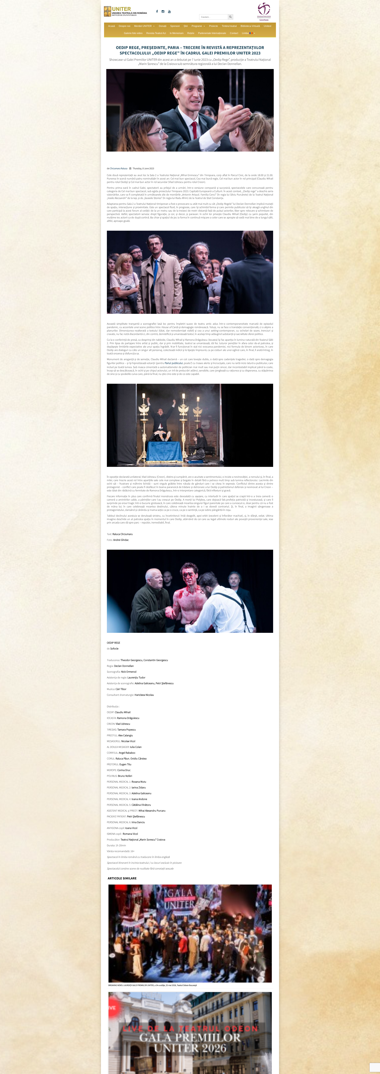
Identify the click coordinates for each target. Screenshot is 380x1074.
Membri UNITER (143, 26)
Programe (197, 26)
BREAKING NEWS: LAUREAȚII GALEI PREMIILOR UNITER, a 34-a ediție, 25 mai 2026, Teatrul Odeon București (152, 984)
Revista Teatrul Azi (156, 33)
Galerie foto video (133, 33)
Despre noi (124, 26)
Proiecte (213, 26)
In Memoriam (176, 33)
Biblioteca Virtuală (250, 26)
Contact (234, 33)
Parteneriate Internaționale (212, 33)
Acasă (111, 26)
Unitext (267, 26)
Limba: (246, 33)
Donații (162, 26)
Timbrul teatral (229, 26)
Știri (186, 26)
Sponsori (175, 26)
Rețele (190, 33)
